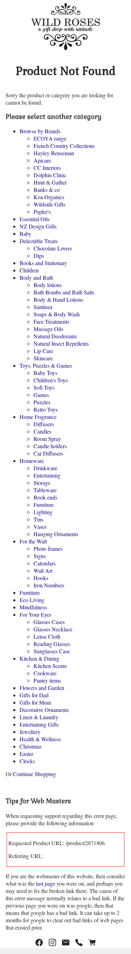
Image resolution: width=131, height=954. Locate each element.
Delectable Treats (39, 241)
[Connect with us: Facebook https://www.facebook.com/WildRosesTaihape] (39, 942)
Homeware (32, 460)
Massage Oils (48, 328)
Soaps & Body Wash (57, 314)
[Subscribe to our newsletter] (66, 942)
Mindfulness (33, 607)
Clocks (27, 761)
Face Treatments (51, 321)
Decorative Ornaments (44, 709)
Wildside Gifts (49, 204)
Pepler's (42, 211)
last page (45, 883)
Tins (38, 519)
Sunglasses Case (52, 651)
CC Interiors (47, 167)
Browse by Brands (40, 131)
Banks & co (47, 189)
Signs (40, 555)
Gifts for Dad (34, 695)
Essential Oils (35, 219)
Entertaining (47, 475)
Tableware (45, 490)
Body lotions (48, 284)
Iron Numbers (49, 585)
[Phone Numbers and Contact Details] (79, 942)
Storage (42, 482)
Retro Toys (46, 409)
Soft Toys (44, 387)
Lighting (43, 512)
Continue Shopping (34, 774)
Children (29, 270)
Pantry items (47, 680)
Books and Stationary (43, 262)
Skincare (43, 358)
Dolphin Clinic (50, 175)
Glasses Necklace (53, 629)
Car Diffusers (48, 453)
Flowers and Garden (42, 687)
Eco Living (32, 599)
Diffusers (44, 424)
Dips (39, 255)
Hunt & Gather (50, 182)
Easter (26, 753)
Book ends (45, 497)
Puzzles (42, 402)
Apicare (42, 160)
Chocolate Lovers (53, 248)
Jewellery (30, 731)
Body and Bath (36, 277)
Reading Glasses (52, 643)
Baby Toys (45, 372)
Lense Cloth (47, 636)
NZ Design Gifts (38, 226)
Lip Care (43, 350)
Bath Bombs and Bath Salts (64, 292)
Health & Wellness (40, 739)
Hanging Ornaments (56, 534)
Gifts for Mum (35, 702)
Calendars (45, 563)
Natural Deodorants (55, 336)
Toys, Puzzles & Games (46, 365)
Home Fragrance (38, 416)
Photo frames (48, 548)
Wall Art (43, 570)
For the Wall (33, 541)
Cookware (45, 673)
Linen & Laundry (39, 717)
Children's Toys (51, 380)
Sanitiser (43, 306)
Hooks (41, 577)
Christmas (31, 746)
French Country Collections (64, 145)
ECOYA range (50, 138)
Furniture (44, 504)
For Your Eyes (35, 614)
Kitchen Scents (50, 665)
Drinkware (45, 468)
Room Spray (47, 438)
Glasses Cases (49, 621)
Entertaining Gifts (39, 724)
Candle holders (50, 446)
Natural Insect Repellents (61, 343)
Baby (25, 233)
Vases (40, 526)
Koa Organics (49, 197)
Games (41, 394)
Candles (42, 431)
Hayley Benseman (54, 153)
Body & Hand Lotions (58, 299)
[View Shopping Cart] (92, 942)
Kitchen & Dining (39, 658)
